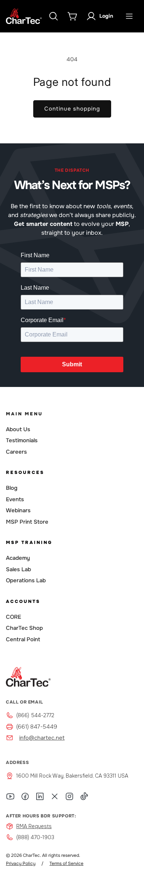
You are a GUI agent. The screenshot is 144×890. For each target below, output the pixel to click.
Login (106, 16)
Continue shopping (72, 108)
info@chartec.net (42, 737)
